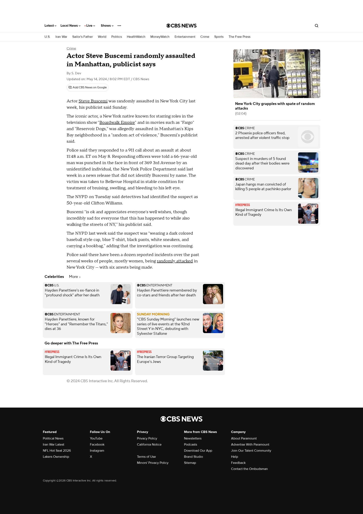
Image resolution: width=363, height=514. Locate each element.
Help (234, 456)
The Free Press (239, 37)
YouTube (96, 438)
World (102, 37)
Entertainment (185, 37)
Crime (204, 37)
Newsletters (192, 438)
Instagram (97, 450)
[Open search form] (316, 25)
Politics (116, 37)
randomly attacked (175, 261)
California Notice (149, 444)
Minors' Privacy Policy (152, 462)
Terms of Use (146, 456)
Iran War (61, 37)
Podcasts (190, 444)
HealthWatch (136, 37)
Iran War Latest (53, 444)
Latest (50, 25)
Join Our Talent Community (251, 450)
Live (89, 26)
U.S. (47, 37)
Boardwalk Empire (117, 122)
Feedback (238, 462)
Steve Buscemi (93, 101)
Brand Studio (193, 456)
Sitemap (190, 462)
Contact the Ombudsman (249, 469)
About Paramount (244, 438)
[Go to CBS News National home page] (181, 26)
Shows (106, 25)
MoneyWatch (160, 37)
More (74, 276)
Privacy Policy (147, 438)
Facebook (97, 444)
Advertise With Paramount (250, 444)
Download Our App (198, 450)
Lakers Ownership (56, 456)
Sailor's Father (82, 37)
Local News (69, 25)
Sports (219, 37)
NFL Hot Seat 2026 (57, 450)
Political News (53, 438)
